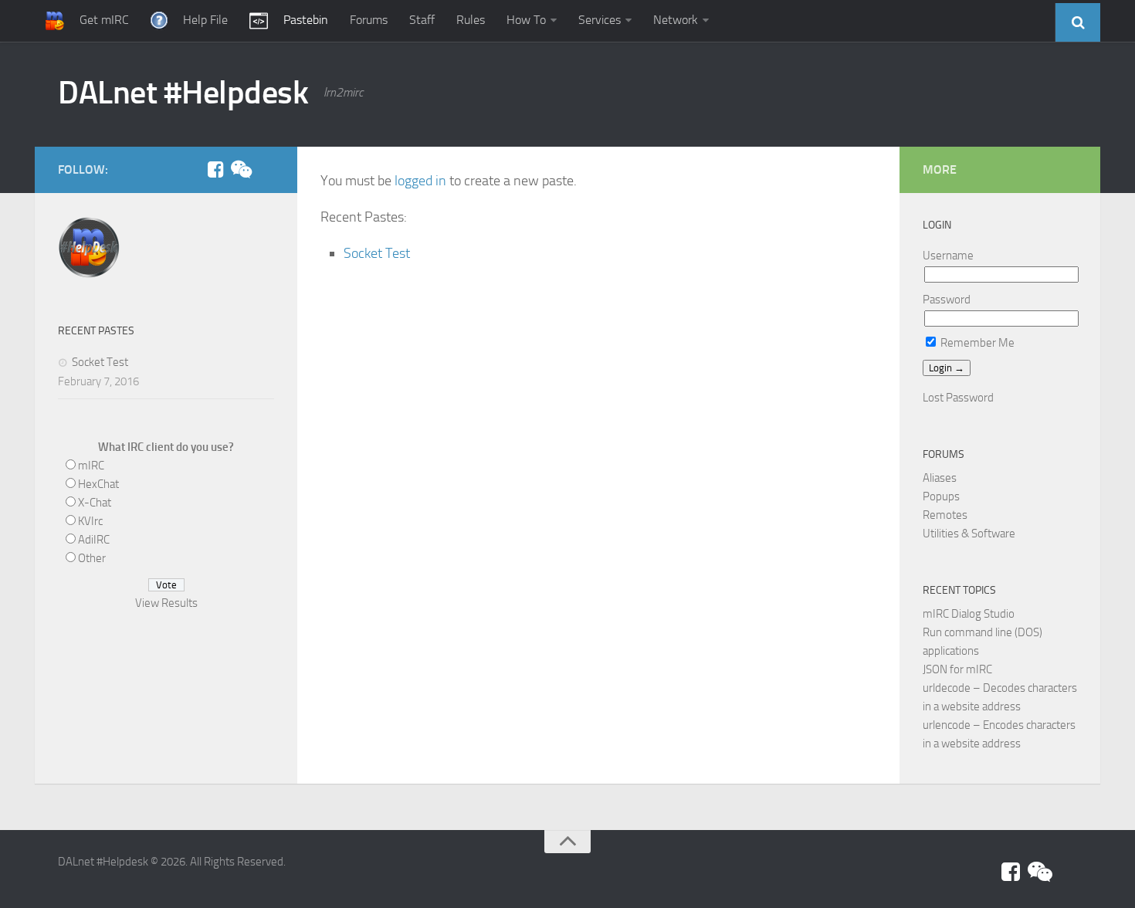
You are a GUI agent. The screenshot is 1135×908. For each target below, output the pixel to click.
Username (948, 256)
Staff (422, 19)
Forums (369, 19)
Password (947, 300)
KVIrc (90, 521)
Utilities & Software (969, 533)
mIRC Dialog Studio (969, 614)
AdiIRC (94, 540)
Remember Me (976, 343)
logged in (420, 180)
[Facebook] (215, 169)
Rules (470, 19)
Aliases (940, 478)
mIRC (91, 466)
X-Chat (94, 503)
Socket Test (377, 253)
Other (92, 558)
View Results (166, 603)
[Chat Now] (240, 169)
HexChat (98, 484)
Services (599, 19)
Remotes (945, 515)
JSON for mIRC (957, 669)
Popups (941, 496)
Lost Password (958, 398)
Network (675, 19)
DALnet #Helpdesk (183, 92)
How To (526, 19)
